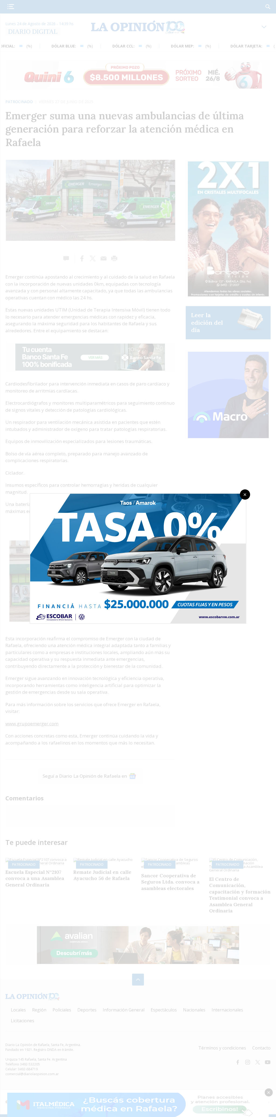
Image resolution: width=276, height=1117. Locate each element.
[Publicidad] (138, 495)
